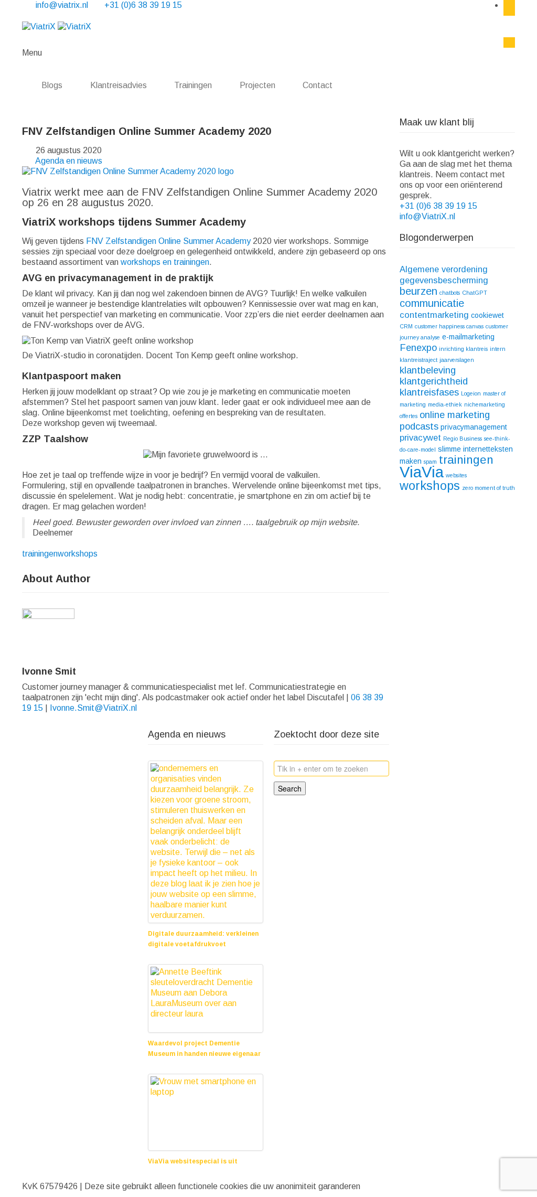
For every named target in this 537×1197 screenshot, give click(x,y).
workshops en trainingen (165, 262)
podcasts (419, 426)
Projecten (257, 85)
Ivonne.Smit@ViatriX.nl (93, 707)
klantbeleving (428, 370)
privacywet (420, 437)
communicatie (432, 303)
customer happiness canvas (449, 326)
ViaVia (422, 471)
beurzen (418, 291)
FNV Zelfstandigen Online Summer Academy (168, 241)
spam (430, 461)
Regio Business (462, 438)
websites (456, 475)
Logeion (471, 393)
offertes (408, 416)
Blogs (51, 85)
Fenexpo (418, 347)
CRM (406, 326)
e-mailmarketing (468, 337)
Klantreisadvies (118, 85)
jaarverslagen (456, 360)
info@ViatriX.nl (428, 216)
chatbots (449, 293)
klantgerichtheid (434, 381)
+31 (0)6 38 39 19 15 (143, 5)
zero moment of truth (488, 488)
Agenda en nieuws (68, 160)
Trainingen (193, 85)
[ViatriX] (56, 26)
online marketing (455, 414)
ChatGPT (474, 293)
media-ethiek (445, 404)
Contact (319, 85)
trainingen (40, 553)
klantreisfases (429, 392)
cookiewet (487, 315)
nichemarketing (484, 404)
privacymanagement (474, 427)
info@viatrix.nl (63, 5)
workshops (78, 553)
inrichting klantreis (463, 349)
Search (290, 788)
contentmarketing (434, 314)
